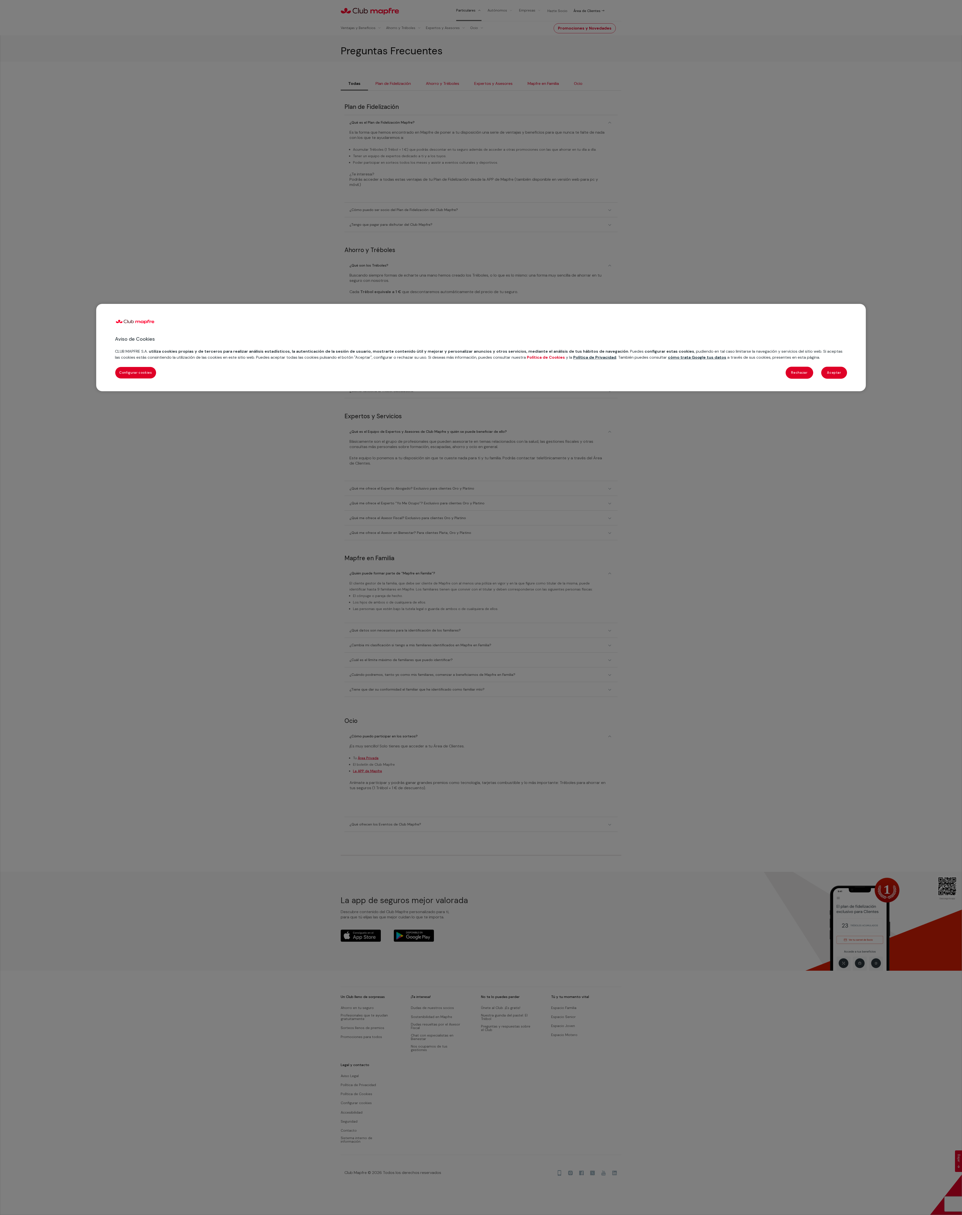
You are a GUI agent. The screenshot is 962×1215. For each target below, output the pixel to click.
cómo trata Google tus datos (697, 357)
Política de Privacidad (594, 357)
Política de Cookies (546, 357)
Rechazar (799, 372)
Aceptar (834, 372)
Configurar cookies (135, 372)
